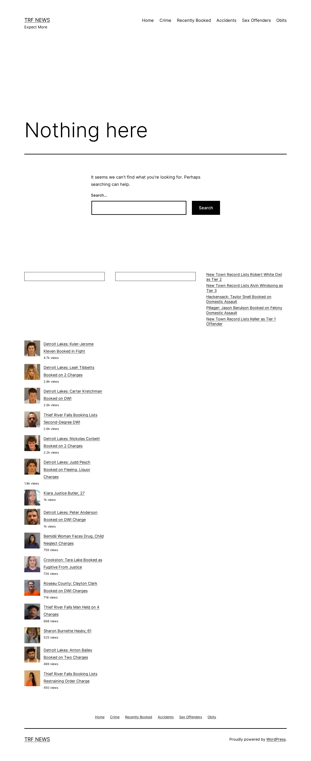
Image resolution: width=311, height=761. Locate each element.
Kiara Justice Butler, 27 (64, 493)
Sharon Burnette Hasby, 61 (67, 631)
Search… (99, 195)
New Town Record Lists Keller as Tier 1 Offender (241, 321)
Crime (165, 20)
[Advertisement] (155, 80)
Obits (281, 20)
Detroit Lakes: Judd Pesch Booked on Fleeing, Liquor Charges (67, 469)
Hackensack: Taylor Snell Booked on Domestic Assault (238, 299)
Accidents (226, 20)
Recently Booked (194, 20)
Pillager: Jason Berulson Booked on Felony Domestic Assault (244, 310)
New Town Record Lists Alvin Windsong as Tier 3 (244, 288)
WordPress (276, 739)
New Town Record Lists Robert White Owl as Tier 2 (244, 277)
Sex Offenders (256, 20)
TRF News (37, 20)
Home (148, 20)
